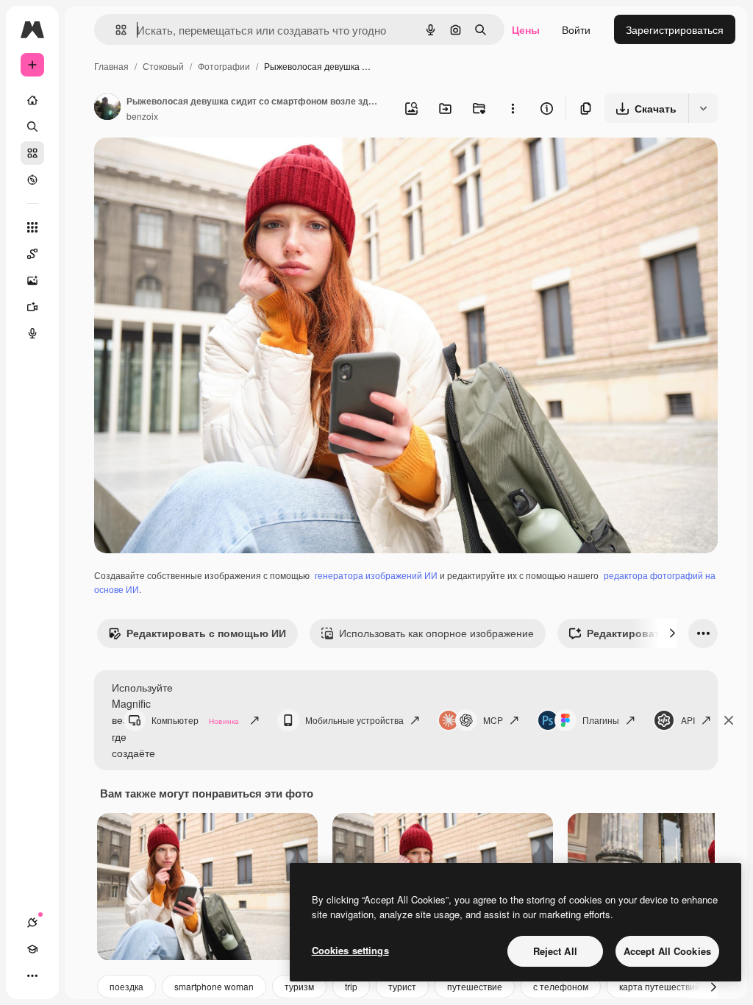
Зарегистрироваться (675, 29)
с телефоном (560, 986)
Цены (526, 29)
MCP (493, 720)
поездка (126, 986)
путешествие (474, 986)
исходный (193, 166)
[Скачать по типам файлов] (703, 108)
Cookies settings (350, 950)
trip (351, 986)
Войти (576, 29)
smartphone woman (214, 986)
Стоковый (163, 66)
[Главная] (32, 100)
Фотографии (224, 66)
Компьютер (195, 720)
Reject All (555, 951)
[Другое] (32, 975)
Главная (111, 66)
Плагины (600, 720)
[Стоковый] (32, 153)
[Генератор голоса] (32, 333)
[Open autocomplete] (115, 29)
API (688, 720)
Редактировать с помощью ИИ (206, 632)
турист (402, 986)
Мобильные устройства (354, 720)
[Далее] (672, 633)
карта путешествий (659, 986)
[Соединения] (32, 922)
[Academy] (32, 949)
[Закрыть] (729, 720)
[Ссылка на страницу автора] (107, 108)
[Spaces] (32, 254)
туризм (299, 986)
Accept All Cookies (667, 951)
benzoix (142, 116)
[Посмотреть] (32, 179)
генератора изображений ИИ (376, 575)
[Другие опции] (512, 108)
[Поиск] (32, 126)
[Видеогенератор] (32, 307)
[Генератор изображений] (32, 280)
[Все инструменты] (32, 227)
